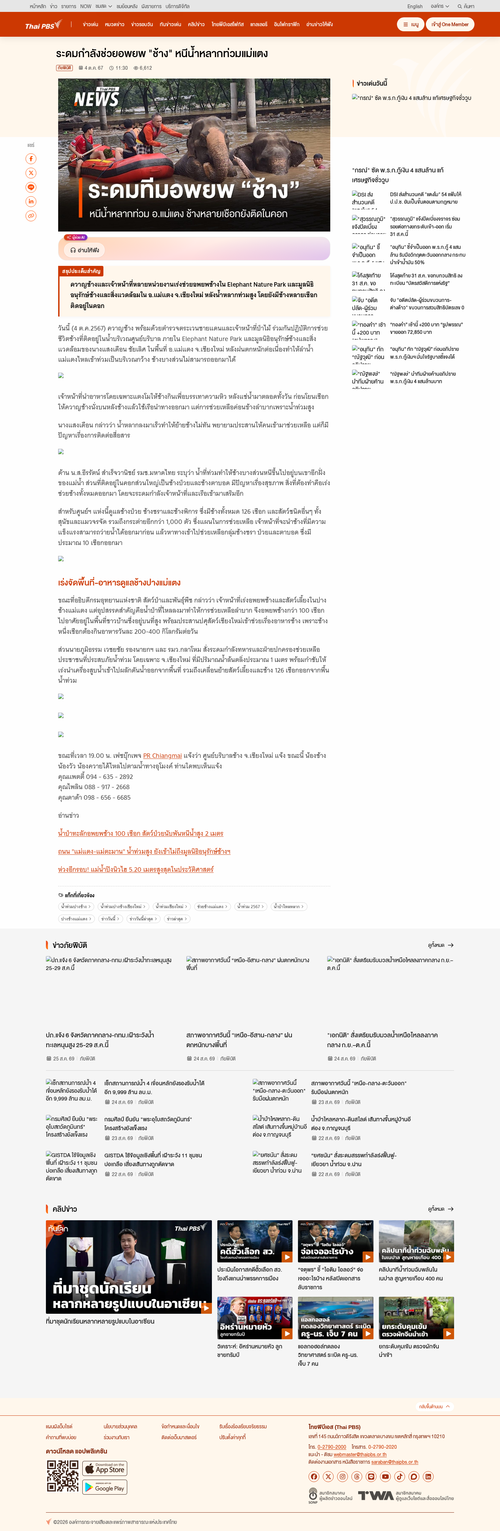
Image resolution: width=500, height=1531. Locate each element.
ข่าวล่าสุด (175, 919)
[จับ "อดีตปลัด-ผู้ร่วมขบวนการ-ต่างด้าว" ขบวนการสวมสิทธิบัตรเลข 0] (369, 305)
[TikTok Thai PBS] (399, 1476)
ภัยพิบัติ (64, 68)
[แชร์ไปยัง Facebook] (31, 158)
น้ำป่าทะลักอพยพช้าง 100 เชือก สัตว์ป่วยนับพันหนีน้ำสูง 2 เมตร (140, 833)
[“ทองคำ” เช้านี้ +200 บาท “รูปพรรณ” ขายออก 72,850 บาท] (369, 330)
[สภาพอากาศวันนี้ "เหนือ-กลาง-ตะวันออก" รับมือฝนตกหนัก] (280, 1094)
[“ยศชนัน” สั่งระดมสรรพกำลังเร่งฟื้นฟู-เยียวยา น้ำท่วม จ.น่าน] (280, 1166)
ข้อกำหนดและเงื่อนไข (180, 1426)
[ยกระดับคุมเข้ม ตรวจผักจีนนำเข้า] (416, 1318)
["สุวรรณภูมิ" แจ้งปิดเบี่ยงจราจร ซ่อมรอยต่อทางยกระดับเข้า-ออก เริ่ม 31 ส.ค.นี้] (369, 224)
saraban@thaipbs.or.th (394, 1461)
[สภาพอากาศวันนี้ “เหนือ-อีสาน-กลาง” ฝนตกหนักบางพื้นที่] (249, 991)
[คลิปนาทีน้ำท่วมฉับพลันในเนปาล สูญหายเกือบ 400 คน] (416, 1241)
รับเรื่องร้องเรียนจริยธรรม (243, 1426)
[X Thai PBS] (328, 1476)
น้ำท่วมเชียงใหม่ (169, 907)
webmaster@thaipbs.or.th (360, 1454)
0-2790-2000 (332, 1446)
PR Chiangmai (162, 755)
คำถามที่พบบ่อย (61, 1437)
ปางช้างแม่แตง (74, 919)
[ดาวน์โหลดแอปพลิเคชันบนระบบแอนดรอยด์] (104, 1487)
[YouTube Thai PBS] (385, 1476)
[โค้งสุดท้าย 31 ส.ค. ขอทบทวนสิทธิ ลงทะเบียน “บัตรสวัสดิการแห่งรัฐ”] (369, 280)
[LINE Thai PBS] (371, 1476)
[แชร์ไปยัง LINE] (31, 187)
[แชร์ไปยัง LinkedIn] (31, 201)
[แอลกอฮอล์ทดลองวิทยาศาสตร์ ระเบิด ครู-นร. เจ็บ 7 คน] (335, 1318)
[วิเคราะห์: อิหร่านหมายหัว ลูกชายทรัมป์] (255, 1318)
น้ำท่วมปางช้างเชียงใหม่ (121, 907)
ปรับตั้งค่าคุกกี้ (232, 1437)
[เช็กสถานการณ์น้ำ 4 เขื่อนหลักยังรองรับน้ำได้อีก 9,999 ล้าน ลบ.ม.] (73, 1094)
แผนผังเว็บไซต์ (59, 1426)
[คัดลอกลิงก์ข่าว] (31, 215)
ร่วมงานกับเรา (117, 1437)
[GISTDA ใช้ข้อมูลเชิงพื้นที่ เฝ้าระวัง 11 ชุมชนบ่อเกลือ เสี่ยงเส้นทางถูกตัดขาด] (73, 1166)
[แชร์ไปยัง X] (31, 172)
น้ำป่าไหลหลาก (287, 907)
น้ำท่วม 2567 (248, 907)
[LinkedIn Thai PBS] (428, 1476)
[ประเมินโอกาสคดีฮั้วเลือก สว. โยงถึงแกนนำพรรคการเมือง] (255, 1241)
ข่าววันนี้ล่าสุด (141, 919)
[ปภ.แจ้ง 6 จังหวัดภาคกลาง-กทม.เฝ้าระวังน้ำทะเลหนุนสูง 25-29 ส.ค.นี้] (109, 991)
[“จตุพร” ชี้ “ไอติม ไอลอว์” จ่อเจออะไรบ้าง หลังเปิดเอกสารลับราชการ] (335, 1241)
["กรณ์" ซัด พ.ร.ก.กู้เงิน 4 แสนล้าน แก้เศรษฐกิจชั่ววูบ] (413, 128)
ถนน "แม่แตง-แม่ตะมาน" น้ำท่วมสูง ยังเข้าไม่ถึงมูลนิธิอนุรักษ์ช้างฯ (144, 851)
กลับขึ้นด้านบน (431, 1407)
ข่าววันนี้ (108, 919)
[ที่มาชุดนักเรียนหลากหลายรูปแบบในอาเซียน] (129, 1267)
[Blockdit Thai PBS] (414, 1476)
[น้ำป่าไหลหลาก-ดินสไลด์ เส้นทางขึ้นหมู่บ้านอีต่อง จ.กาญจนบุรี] (280, 1130)
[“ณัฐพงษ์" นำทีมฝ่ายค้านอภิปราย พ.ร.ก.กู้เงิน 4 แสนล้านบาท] (369, 379)
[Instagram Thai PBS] (342, 1476)
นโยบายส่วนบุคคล (120, 1426)
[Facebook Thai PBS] (314, 1476)
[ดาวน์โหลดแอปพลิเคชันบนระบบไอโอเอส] (104, 1468)
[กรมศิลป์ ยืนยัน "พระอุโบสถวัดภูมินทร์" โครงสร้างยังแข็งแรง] (73, 1130)
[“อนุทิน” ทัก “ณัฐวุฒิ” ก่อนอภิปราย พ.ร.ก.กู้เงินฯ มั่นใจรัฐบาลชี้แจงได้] (369, 354)
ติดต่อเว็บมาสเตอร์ (179, 1437)
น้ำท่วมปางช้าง (74, 907)
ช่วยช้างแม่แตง (210, 907)
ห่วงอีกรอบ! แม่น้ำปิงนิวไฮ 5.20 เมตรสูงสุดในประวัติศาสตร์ (136, 869)
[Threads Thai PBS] (356, 1476)
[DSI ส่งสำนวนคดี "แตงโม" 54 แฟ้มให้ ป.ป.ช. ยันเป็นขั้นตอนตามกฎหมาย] (369, 199)
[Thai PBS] (44, 24)
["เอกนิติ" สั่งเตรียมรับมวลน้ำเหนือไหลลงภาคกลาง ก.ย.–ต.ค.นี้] (390, 991)
